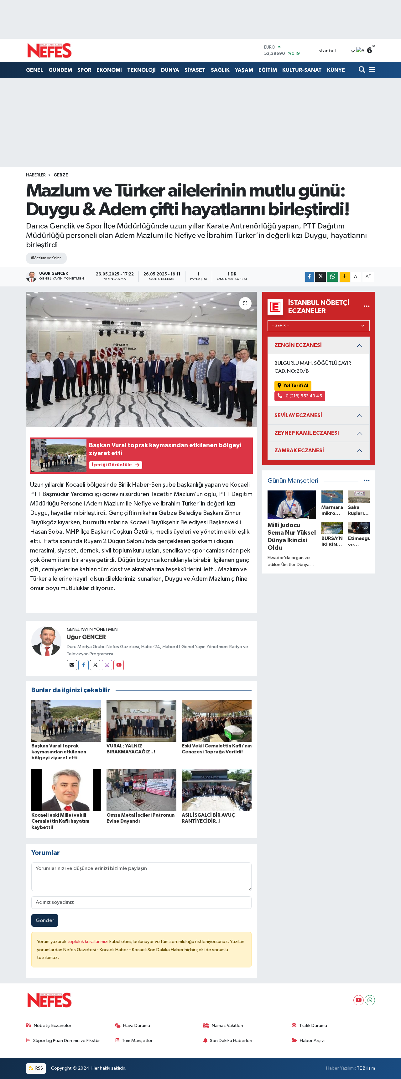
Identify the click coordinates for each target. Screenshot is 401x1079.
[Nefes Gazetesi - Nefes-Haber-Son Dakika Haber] (49, 50)
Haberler (36, 175)
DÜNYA (170, 70)
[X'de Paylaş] (320, 277)
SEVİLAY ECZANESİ (298, 415)
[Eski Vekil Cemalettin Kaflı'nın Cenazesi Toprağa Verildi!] (217, 720)
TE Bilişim (366, 1068)
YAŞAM (244, 70)
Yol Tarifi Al (296, 385)
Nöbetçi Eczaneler (52, 1025)
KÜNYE (336, 70)
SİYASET (195, 70)
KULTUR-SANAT (302, 70)
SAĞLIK (220, 70)
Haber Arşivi (312, 1040)
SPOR (84, 70)
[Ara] (363, 70)
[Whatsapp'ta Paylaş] (332, 277)
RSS (38, 1068)
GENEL (34, 70)
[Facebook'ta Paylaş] (309, 277)
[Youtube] (118, 665)
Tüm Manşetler (137, 1040)
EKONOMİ (109, 70)
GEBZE (61, 175)
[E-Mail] (72, 665)
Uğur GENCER (86, 637)
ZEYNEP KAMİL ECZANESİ (306, 433)
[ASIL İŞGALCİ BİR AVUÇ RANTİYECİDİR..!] (217, 790)
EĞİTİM (267, 70)
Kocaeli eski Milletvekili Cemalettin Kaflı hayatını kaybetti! (60, 821)
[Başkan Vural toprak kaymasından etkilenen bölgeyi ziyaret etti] (66, 720)
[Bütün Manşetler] (367, 481)
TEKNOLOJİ (141, 70)
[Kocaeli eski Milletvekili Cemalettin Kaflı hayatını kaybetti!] (66, 790)
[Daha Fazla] (345, 277)
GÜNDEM (60, 70)
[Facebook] (83, 665)
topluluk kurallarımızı (88, 941)
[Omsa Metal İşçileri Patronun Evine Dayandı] (141, 790)
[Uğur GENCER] (46, 641)
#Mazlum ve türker (45, 258)
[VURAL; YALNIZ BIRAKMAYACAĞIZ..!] (141, 720)
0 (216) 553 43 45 (303, 396)
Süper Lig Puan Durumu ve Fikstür (66, 1040)
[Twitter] (95, 665)
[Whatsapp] (370, 1000)
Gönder (45, 920)
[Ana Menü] (371, 70)
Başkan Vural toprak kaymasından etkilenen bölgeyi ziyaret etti (58, 751)
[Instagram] (107, 665)
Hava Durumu (136, 1025)
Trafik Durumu (313, 1025)
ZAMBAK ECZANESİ (299, 450)
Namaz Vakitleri (227, 1025)
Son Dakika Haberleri (231, 1040)
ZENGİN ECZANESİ (298, 345)
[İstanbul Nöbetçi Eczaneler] (367, 306)
